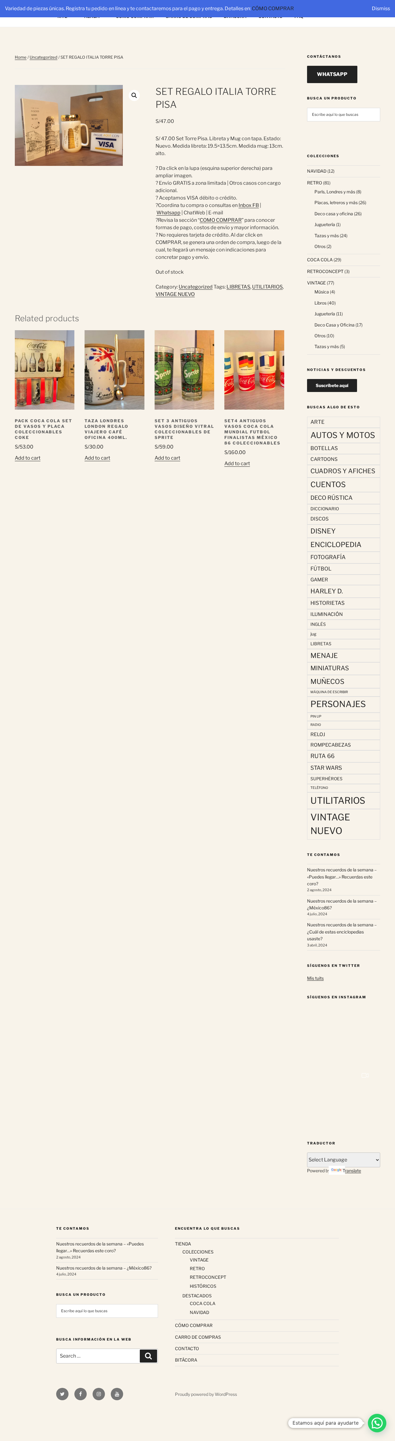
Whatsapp (168, 213)
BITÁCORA (186, 1360)
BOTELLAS (324, 448)
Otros (320, 246)
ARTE (317, 422)
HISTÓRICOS (203, 1286)
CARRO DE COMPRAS (198, 1337)
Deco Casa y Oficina (334, 324)
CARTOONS (324, 459)
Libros (320, 302)
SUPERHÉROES (326, 778)
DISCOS (319, 519)
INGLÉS (318, 624)
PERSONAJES (338, 704)
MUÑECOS (327, 681)
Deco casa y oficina (333, 213)
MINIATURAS (329, 668)
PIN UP (315, 716)
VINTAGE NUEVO (175, 294)
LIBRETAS (238, 287)
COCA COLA (320, 259)
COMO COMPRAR (221, 220)
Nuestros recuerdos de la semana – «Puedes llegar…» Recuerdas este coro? (342, 876)
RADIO (315, 725)
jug (313, 633)
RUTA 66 (322, 756)
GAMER (319, 580)
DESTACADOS (197, 1295)
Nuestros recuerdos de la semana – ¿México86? (104, 1267)
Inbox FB (249, 205)
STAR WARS (326, 768)
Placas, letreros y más (336, 202)
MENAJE (324, 655)
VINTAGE (316, 282)
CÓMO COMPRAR (273, 8)
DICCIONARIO (324, 508)
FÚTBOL (320, 569)
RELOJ (317, 734)
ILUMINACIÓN (326, 614)
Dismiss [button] (381, 8)
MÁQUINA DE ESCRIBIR (329, 692)
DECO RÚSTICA (331, 497)
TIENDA (183, 1243)
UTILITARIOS (267, 287)
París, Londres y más (334, 191)
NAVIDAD (316, 171)
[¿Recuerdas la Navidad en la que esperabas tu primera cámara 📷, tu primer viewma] (344, 1098)
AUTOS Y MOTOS (342, 435)
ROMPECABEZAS (330, 745)
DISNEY (323, 531)
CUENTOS (328, 484)
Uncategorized (43, 57)
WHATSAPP (332, 74)
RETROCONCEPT (325, 271)
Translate (352, 1170)
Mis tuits (315, 978)
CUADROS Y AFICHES (342, 471)
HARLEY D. (326, 591)
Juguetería (324, 224)
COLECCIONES (198, 1251)
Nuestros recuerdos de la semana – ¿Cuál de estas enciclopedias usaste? (342, 931)
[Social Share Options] (319, 1062)
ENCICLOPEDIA (335, 544)
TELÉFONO (319, 788)
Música (321, 291)
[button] (134, 95)
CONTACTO (187, 1348)
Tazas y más (326, 235)
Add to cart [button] (27, 458)
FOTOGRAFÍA (328, 557)
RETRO (314, 182)
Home (21, 57)
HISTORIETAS (327, 603)
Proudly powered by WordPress (206, 1394)
